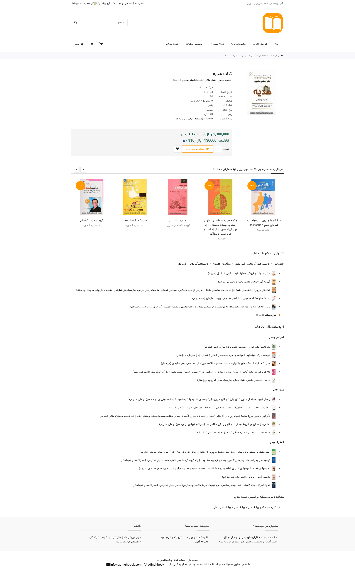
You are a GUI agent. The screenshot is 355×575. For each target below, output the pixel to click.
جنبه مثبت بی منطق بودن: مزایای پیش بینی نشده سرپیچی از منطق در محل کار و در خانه (224, 452)
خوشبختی (279, 264)
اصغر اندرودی (188, 80)
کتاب (273, 507)
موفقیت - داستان (222, 264)
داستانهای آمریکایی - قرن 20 (193, 264)
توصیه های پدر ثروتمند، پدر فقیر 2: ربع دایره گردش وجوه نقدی (237, 460)
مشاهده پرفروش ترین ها (188, 118)
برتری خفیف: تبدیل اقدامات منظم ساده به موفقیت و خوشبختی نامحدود (233, 307)
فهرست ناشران (260, 44)
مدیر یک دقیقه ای (261, 363)
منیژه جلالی (210, 80)
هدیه (268, 380)
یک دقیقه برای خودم (260, 347)
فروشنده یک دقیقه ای (91, 220)
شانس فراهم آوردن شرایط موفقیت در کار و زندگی (244, 424)
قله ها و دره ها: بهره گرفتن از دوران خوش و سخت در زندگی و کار (236, 372)
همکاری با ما (172, 44)
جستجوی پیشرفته (194, 44)
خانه (277, 44)
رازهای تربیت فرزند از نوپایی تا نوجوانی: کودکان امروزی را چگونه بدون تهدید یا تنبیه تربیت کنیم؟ (220, 399)
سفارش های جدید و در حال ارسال (242, 537)
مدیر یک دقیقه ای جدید (134, 220)
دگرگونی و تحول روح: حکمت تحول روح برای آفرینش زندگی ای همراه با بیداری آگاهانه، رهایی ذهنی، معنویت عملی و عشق (207, 416)
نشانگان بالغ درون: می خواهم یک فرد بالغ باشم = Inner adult (263, 222)
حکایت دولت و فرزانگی (259, 273)
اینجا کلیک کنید (97, 537)
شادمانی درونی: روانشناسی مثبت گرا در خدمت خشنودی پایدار (238, 290)
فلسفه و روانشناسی (258, 507)
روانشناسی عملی (222, 507)
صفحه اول (193, 560)
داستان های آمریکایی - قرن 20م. (252, 264)
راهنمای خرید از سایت (127, 542)
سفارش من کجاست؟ (122, 3)
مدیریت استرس (177, 220)
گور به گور (265, 282)
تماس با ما (77, 3)
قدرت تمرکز (264, 485)
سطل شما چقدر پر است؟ (257, 407)
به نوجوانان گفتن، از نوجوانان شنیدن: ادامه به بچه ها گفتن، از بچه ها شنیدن (230, 468)
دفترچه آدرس (201, 542)
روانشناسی (239, 507)
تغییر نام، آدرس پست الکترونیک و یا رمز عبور (184, 537)
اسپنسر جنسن (225, 80)
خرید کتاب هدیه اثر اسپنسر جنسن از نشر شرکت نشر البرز (250, 56)
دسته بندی (218, 44)
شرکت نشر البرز (204, 87)
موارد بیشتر (270, 315)
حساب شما (139, 3)
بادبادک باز (265, 298)
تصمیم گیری (264, 477)
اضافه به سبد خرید (195, 149)
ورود (77, 44)
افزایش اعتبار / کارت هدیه (97, 3)
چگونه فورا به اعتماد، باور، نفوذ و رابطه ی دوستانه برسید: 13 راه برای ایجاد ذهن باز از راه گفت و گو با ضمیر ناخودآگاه (220, 227)
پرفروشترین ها (238, 44)
